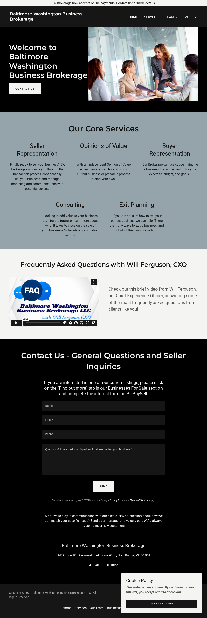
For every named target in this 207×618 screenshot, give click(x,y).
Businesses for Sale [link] (121, 608)
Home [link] (133, 17)
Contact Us (25, 88)
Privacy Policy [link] (117, 500)
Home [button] (67, 608)
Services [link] (151, 17)
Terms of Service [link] (139, 500)
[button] (171, 17)
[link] (55, 19)
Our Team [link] (97, 608)
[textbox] (103, 406)
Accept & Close (162, 603)
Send (103, 486)
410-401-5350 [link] (99, 565)
